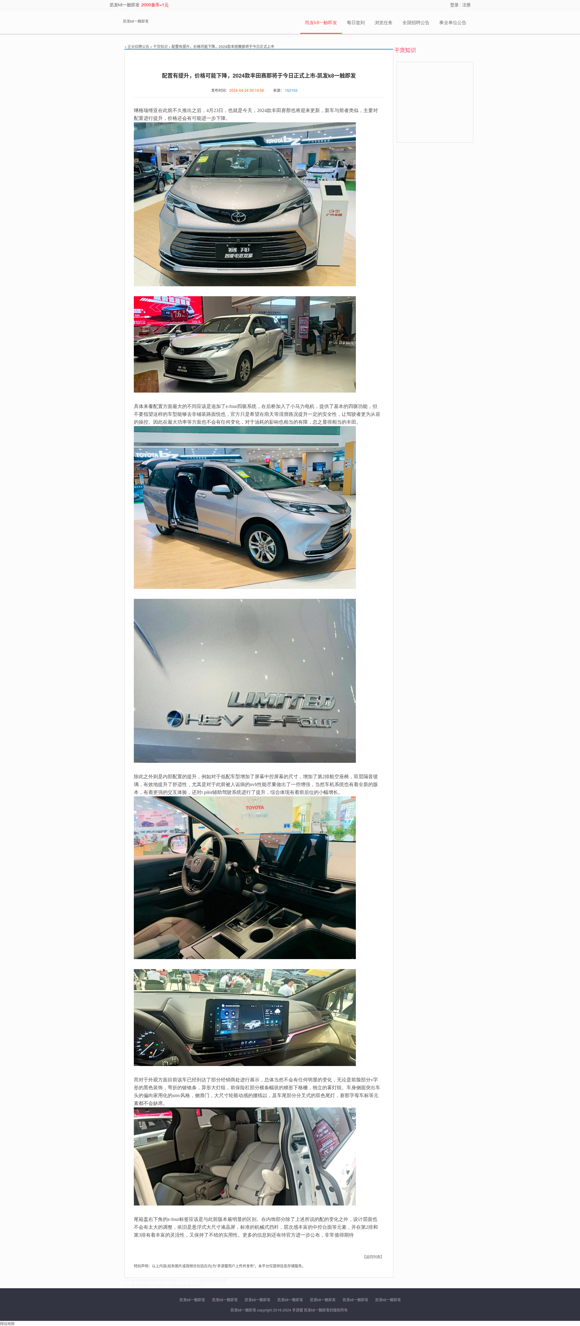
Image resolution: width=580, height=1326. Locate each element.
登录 (454, 5)
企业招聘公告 (138, 46)
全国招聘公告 (416, 22)
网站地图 (7, 1323)
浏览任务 (384, 22)
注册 (466, 5)
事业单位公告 (452, 22)
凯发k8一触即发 (125, 5)
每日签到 (356, 22)
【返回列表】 (373, 1256)
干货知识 (160, 46)
